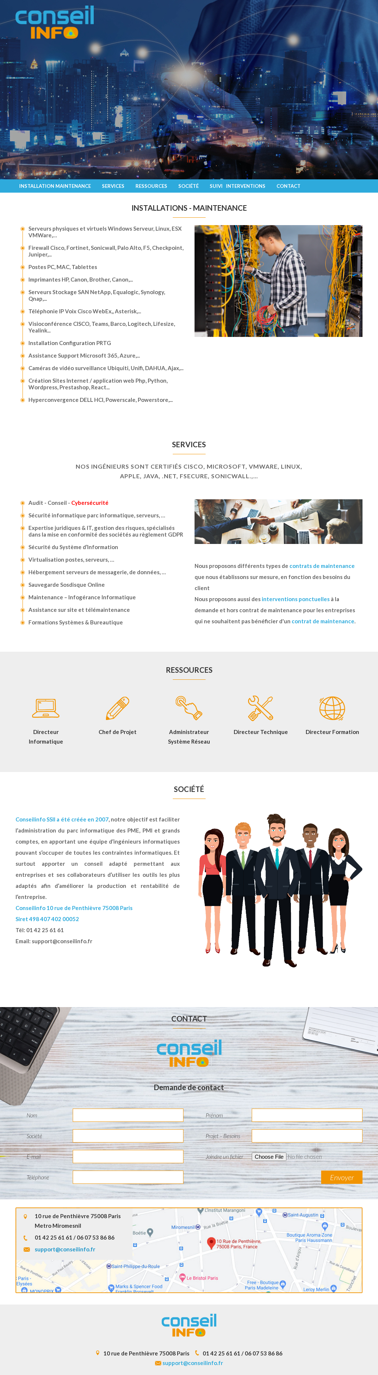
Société (188, 186)
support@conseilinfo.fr (62, 941)
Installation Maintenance (55, 186)
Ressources (151, 186)
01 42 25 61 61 (45, 930)
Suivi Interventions (237, 186)
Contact (288, 186)
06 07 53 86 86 (95, 1237)
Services (113, 186)
